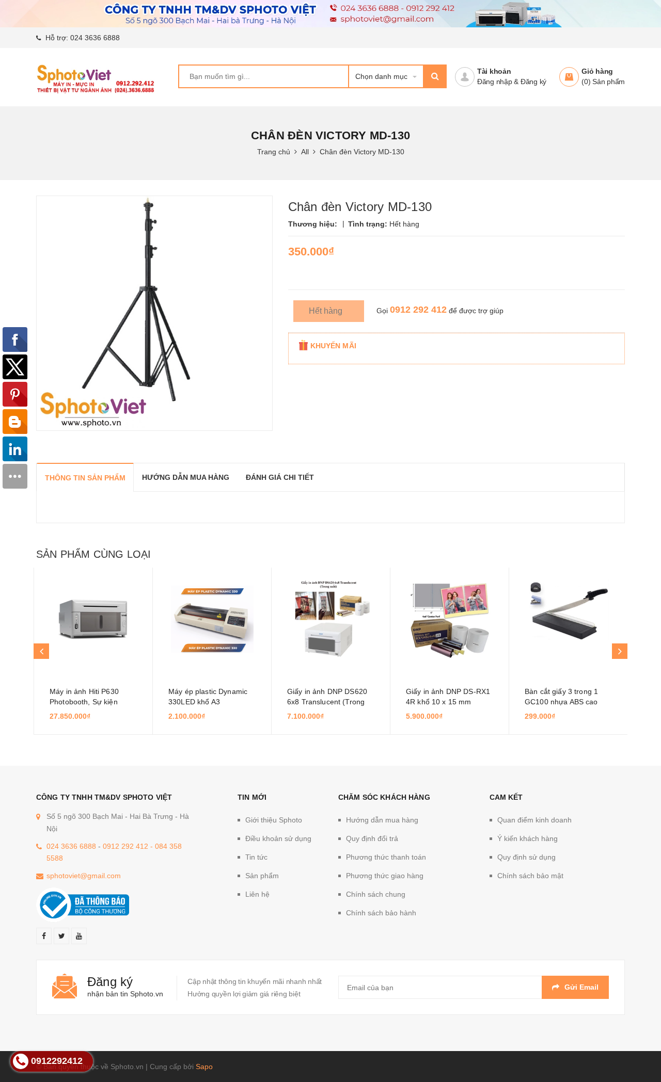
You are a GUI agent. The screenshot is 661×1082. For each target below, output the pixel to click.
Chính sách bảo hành (381, 913)
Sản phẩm (262, 875)
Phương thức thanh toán (386, 857)
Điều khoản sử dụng (278, 838)
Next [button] (619, 651)
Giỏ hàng (597, 71)
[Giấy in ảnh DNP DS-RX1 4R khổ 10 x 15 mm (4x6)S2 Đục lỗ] (449, 619)
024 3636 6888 (95, 38)
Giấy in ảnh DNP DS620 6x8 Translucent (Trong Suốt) (327, 701)
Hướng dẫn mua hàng (382, 820)
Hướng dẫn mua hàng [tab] (185, 477)
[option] (93, 651)
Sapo (204, 1066)
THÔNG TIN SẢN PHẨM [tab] (85, 478)
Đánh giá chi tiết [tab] (280, 477)
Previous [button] (41, 651)
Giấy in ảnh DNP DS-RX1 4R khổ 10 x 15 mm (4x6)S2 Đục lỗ (448, 701)
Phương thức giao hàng (384, 875)
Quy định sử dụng (526, 857)
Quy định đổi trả (372, 838)
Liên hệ (257, 894)
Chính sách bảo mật (530, 875)
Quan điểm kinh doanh (534, 820)
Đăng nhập (494, 81)
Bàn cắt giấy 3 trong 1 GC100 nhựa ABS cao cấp (561, 701)
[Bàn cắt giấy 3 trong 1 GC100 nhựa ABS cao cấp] (568, 619)
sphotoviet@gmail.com (83, 875)
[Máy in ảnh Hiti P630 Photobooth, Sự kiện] (93, 619)
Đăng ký (533, 81)
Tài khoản (494, 71)
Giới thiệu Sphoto (273, 820)
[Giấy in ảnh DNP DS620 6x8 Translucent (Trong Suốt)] (331, 619)
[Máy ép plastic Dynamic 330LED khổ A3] (212, 619)
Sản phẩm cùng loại (93, 554)
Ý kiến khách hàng (527, 838)
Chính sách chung (375, 894)
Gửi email (581, 987)
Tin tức (256, 857)
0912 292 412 (418, 309)
